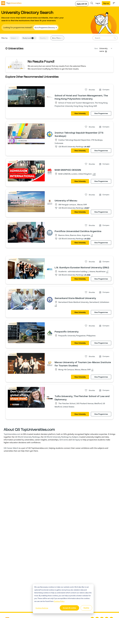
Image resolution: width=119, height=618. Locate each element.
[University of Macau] (50, 202)
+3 (92, 235)
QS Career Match (11, 448)
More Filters (56, 38)
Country (43, 38)
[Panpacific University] (50, 333)
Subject (14, 38)
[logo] (11, 3)
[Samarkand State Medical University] (50, 299)
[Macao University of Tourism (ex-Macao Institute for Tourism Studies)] (50, 364)
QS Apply (76, 440)
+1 (92, 369)
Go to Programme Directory (45, 27)
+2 (56, 305)
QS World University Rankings (27, 437)
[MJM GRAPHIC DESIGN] (50, 171)
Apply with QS (82, 4)
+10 (94, 174)
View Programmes (101, 113)
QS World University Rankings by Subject (61, 437)
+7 (107, 271)
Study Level (28, 38)
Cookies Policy (59, 601)
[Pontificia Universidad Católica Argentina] (50, 233)
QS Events (63, 440)
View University (80, 113)
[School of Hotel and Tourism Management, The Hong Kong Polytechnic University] (50, 97)
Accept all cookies (69, 608)
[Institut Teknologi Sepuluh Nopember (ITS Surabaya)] (50, 134)
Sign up (106, 3)
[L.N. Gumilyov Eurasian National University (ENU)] (50, 269)
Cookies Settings (42, 608)
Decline (86, 608)
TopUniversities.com (12, 434)
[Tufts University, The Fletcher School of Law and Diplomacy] (50, 398)
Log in (98, 3)
